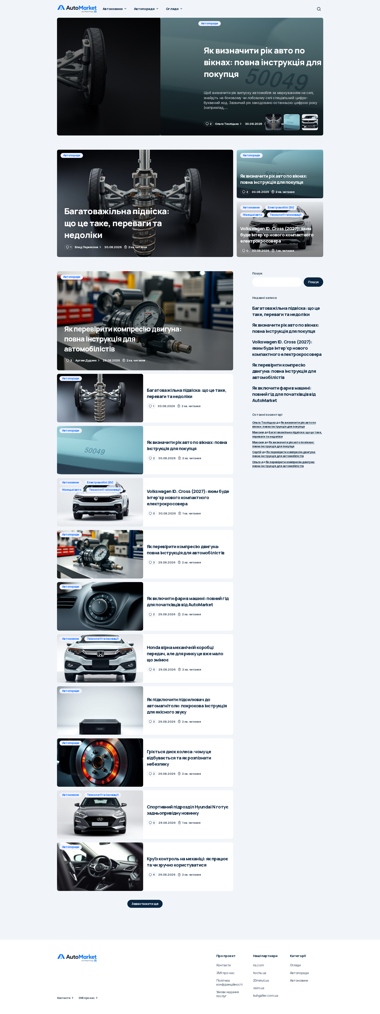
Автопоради (72, 23)
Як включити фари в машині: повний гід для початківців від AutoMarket (284, 394)
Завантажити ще (145, 903)
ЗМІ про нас (86, 998)
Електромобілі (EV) (281, 207)
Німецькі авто (252, 215)
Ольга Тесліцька (264, 422)
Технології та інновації (285, 215)
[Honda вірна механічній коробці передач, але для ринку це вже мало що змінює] (100, 658)
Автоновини (251, 207)
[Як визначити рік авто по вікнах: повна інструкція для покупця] (190, 76)
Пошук (257, 273)
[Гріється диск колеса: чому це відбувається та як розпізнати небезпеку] (100, 762)
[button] (318, 9)
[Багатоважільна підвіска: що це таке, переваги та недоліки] (145, 203)
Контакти (64, 998)
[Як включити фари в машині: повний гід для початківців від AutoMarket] (100, 606)
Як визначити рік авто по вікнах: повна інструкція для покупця (285, 328)
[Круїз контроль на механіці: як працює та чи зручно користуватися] (100, 866)
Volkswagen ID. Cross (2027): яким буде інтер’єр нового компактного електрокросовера (287, 348)
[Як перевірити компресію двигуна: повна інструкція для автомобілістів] (145, 320)
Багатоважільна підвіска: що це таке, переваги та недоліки (286, 311)
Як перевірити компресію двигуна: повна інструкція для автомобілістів (284, 371)
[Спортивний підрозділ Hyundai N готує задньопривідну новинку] (100, 814)
